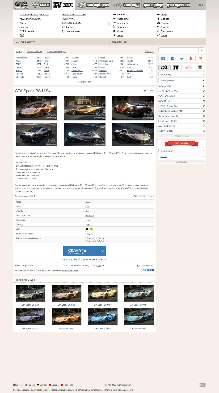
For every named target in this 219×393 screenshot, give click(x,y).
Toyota (130, 60)
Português (68, 384)
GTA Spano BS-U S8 (103, 328)
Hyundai (75, 57)
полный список (182, 135)
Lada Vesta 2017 (165, 130)
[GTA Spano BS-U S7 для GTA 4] (138, 317)
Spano (88, 211)
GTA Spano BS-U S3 (30, 304)
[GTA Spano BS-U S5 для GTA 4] (138, 293)
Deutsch (43, 384)
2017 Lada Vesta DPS (168, 91)
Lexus (74, 76)
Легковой (89, 215)
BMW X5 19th (164, 101)
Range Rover (105, 73)
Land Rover (77, 73)
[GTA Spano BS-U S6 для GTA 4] (102, 293)
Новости (24, 27)
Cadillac (19, 73)
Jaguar (75, 60)
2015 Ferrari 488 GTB (167, 120)
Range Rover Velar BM (168, 116)
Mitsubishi (103, 64)
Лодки (164, 14)
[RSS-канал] (200, 58)
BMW (18, 64)
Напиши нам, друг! (70, 270)
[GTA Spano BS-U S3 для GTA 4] (30, 293)
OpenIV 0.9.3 (69, 18)
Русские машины (71, 31)
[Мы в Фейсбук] (172, 58)
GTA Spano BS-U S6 (103, 304)
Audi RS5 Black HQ (166, 125)
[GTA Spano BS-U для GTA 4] (66, 317)
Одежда (165, 18)
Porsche (103, 70)
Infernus (89, 234)
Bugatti (19, 70)
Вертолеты (122, 22)
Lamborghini (77, 70)
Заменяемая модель (56, 51)
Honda (47, 73)
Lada (74, 67)
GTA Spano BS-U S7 (139, 328)
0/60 (99, 265)
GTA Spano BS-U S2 (67, 304)
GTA (87, 206)
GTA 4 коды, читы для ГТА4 (34, 14)
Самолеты (122, 27)
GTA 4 (46, 67)
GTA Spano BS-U (66, 328)
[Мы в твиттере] (181, 58)
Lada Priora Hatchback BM (170, 111)
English (19, 384)
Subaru (130, 57)
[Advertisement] (109, 357)
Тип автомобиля (34, 51)
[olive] (91, 229)
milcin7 (32, 196)
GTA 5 (46, 70)
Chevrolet (20, 76)
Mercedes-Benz (106, 60)
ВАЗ (129, 67)
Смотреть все (84, 81)
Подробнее (182, 161)
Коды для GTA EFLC (30, 18)
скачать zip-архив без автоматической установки (85, 259)
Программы (167, 31)
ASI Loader (67, 27)
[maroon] (86, 229)
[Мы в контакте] (163, 58)
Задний (88, 224)
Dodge (47, 57)
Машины (121, 14)
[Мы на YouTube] (191, 58)
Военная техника (135, 70)
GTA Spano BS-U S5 (139, 304)
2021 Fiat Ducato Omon (168, 106)
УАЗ (129, 76)
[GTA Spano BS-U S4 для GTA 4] (36, 108)
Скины (120, 35)
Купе (87, 220)
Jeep (74, 64)
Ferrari (47, 60)
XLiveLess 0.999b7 (71, 22)
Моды (120, 31)
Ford (46, 64)
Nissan (102, 67)
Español (55, 384)
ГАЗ (129, 73)
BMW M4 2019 (164, 86)
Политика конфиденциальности (118, 389)
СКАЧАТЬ (77, 250)
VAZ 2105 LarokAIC (167, 96)
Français (31, 384)
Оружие (165, 27)
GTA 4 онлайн (27, 31)
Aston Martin (21, 57)
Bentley (19, 67)
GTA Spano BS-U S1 (30, 328)
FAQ (22, 35)
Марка (19, 51)
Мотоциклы (123, 18)
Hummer (47, 76)
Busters (88, 202)
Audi (18, 60)
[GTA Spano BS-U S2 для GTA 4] (66, 293)
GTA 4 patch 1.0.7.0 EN (74, 14)
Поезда (164, 22)
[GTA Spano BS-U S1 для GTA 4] (30, 317)
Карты (23, 22)
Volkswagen (132, 64)
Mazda (102, 57)
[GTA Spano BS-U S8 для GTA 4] (102, 317)
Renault (102, 76)
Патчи (164, 35)
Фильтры (149, 51)
